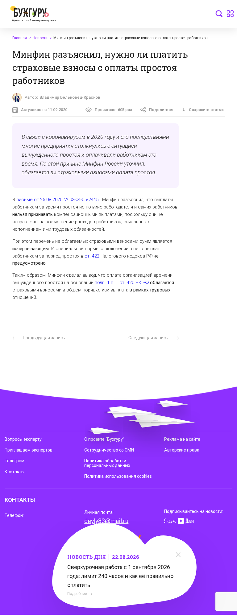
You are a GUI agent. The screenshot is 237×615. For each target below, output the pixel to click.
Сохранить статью (207, 109)
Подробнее (77, 594)
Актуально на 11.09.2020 (44, 109)
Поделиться (161, 109)
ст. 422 (92, 256)
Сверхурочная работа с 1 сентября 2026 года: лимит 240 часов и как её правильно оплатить (120, 576)
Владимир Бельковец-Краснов (70, 97)
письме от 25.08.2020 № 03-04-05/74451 (58, 199)
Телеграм (14, 460)
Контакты (14, 471)
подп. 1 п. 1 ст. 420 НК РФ (122, 282)
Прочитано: (113, 109)
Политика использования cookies (118, 476)
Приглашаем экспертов (28, 450)
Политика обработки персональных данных (107, 463)
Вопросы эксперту (23, 439)
